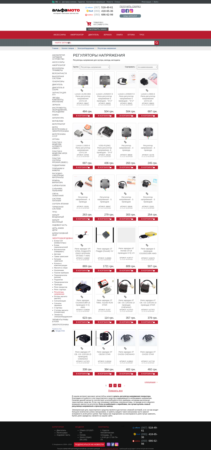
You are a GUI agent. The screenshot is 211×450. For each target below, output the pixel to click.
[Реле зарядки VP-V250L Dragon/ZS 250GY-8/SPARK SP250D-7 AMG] (83, 242)
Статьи (117, 2)
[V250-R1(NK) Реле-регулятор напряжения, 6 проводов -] (105, 139)
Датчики (57, 254)
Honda (82, 435)
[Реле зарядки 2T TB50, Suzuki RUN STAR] (105, 293)
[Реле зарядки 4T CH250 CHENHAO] (126, 345)
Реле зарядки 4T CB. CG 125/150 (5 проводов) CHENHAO (82, 355)
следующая (150, 382)
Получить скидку (130, 6)
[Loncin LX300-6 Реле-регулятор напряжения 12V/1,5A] (148, 87)
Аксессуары (60, 35)
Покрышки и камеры (58, 169)
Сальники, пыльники (57, 190)
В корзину (81, 116)
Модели (79, 427)
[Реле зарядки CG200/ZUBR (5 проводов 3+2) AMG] (83, 293)
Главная (55, 48)
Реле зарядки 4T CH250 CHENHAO (126, 353)
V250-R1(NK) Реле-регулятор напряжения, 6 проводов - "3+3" (104, 149)
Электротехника (60, 325)
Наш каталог (130, 16)
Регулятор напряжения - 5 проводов (104, 199)
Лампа (119, 35)
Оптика (131, 35)
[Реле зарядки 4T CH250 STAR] (148, 345)
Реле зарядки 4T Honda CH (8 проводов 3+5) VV (126, 250)
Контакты (103, 427)
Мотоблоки (57, 121)
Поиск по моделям (58, 330)
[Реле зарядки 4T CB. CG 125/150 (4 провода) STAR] (148, 293)
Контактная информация (95, 2)
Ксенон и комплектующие (60, 264)
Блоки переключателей (61, 246)
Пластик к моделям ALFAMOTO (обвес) (57, 145)
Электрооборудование (85, 48)
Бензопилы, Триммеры (58, 69)
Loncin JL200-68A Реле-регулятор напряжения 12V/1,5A (83, 97)
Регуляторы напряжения (107, 48)
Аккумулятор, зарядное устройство (58, 57)
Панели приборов (61, 273)
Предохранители (61, 282)
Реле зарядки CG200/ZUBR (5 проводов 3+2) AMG (83, 303)
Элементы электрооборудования (63, 316)
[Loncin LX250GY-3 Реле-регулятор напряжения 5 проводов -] (105, 87)
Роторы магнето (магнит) (60, 297)
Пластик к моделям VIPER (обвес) (59, 153)
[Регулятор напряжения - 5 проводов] (105, 190)
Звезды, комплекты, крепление (58, 100)
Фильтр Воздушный (58, 216)
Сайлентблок (59, 186)
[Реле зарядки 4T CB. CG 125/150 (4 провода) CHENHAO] (126, 293)
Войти (156, 2)
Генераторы (58, 81)
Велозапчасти (59, 73)
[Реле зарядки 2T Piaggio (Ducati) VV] (105, 242)
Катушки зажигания (58, 260)
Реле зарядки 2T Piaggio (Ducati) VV (104, 250)
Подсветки (58, 280)
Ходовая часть (59, 225)
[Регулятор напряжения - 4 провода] (126, 139)
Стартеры (58, 308)
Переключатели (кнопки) (60, 276)
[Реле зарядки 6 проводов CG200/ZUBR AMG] (148, 242)
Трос (141, 35)
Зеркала (108, 35)
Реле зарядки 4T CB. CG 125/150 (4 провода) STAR (148, 302)
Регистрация (146, 2)
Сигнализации (60, 301)
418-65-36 (103, 11)
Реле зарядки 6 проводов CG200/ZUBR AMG (147, 251)
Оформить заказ (97, 29)
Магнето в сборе (61, 268)
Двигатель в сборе (58, 89)
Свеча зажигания (58, 195)
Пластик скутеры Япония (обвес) (60, 160)
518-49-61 (103, 7)
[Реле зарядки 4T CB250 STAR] (105, 345)
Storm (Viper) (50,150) (85, 438)
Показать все (115, 390)
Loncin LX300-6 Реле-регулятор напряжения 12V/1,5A (148, 97)
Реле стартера (60, 289)
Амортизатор (77, 35)
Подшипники (58, 165)
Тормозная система (57, 208)
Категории (58, 427)
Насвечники (59, 270)
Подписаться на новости (89, 444)
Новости (110, 2)
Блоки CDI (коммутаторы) (60, 242)
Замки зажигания (61, 256)
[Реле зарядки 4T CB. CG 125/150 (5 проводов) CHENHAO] (83, 345)
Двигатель (93, 35)
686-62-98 (103, 14)
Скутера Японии (60, 204)
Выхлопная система (58, 77)
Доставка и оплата (69, 2)
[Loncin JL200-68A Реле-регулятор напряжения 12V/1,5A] (83, 87)
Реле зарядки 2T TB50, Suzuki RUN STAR (104, 302)
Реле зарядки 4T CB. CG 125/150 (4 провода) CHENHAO (126, 303)
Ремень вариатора (57, 181)
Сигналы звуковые (58, 304)
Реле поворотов (60, 287)
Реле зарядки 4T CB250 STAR (104, 353)
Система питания (56, 200)
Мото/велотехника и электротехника (60, 129)
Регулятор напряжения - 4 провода (126, 147)
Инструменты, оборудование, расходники (59, 110)
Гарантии (81, 2)
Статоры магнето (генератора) (61, 311)
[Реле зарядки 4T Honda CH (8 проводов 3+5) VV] (126, 235)
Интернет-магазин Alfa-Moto (109, 448)
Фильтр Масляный (57, 221)
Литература (58, 118)
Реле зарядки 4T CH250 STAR (148, 353)
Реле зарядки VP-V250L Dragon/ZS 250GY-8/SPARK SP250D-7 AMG (83, 252)
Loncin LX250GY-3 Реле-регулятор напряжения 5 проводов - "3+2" (104, 97)
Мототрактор (58, 124)
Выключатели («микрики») (59, 251)
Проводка (58, 285)
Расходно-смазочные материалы (58, 175)
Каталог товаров (68, 48)
